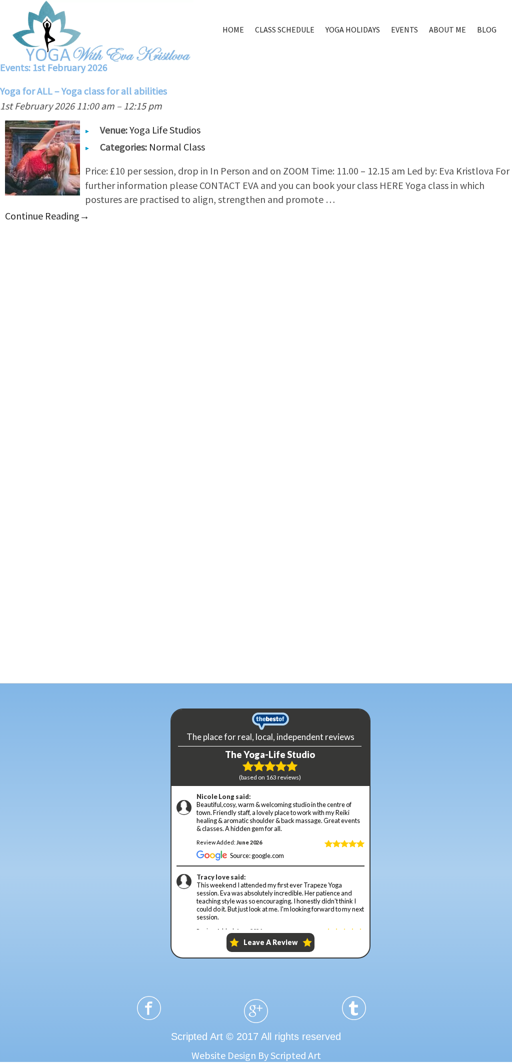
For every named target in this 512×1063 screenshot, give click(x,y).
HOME (233, 29)
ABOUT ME (447, 29)
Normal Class (177, 146)
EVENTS (404, 29)
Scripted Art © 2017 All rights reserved (256, 1036)
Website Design (224, 1055)
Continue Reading (47, 216)
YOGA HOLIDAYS (353, 29)
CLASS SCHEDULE (284, 29)
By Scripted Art (289, 1055)
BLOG (486, 29)
